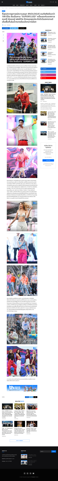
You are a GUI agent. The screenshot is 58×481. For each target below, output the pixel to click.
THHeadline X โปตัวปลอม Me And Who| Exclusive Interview (52, 46)
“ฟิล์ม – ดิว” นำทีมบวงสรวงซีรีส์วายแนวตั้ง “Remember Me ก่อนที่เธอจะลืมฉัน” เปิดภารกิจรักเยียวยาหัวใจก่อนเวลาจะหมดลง (7, 431)
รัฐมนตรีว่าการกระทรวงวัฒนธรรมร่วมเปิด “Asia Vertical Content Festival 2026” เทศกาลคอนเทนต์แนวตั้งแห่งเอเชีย (32, 413)
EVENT (35, 5)
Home (14, 5)
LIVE (39, 5)
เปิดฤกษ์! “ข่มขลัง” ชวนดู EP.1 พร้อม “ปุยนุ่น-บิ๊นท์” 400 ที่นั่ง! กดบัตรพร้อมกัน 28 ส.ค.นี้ (32, 430)
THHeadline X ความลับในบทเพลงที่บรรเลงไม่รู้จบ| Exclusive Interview (52, 61)
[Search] (55, 2)
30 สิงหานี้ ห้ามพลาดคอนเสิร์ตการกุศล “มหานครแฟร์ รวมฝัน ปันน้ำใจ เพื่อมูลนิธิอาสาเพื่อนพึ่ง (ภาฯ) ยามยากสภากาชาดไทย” (19, 431)
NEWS (17, 5)
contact (43, 5)
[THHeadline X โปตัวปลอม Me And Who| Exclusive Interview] (43, 47)
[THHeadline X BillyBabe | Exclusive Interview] (43, 54)
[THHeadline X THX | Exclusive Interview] (43, 34)
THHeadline (33, 477)
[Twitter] (3, 38)
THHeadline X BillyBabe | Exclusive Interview (52, 53)
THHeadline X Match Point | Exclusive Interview (52, 39)
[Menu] (2, 2)
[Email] (3, 41)
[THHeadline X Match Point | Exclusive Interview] (43, 40)
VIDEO (31, 5)
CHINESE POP (22, 5)
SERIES (27, 5)
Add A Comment (19, 440)
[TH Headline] (29, 2)
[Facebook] (3, 35)
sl (5, 25)
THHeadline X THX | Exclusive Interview (52, 33)
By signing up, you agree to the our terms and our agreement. (48, 164)
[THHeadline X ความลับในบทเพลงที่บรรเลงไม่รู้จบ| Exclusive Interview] (43, 61)
